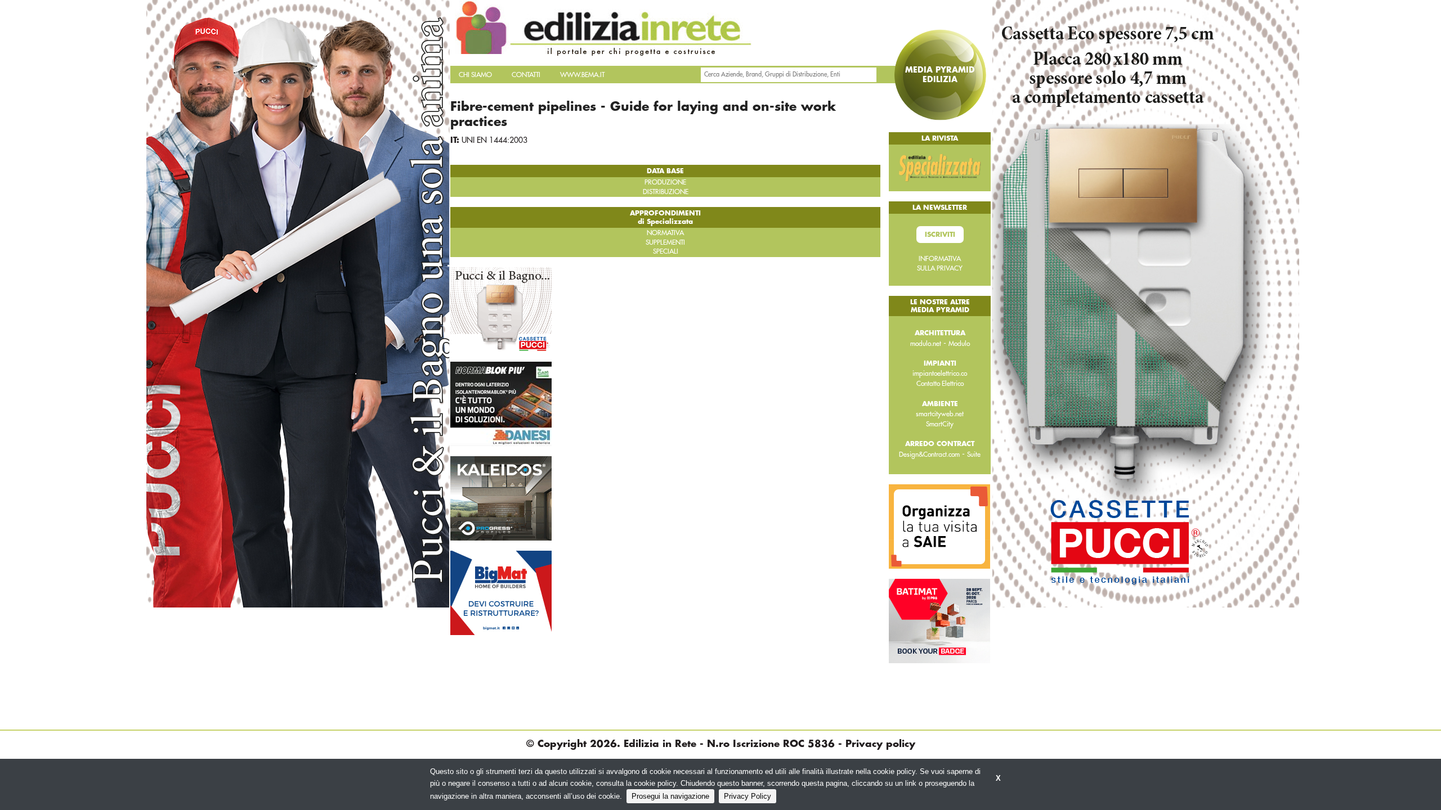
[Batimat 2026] (939, 620)
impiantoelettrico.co (939, 373)
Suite (974, 454)
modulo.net (925, 343)
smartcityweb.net (940, 414)
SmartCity (940, 424)
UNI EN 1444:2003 (494, 140)
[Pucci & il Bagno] (501, 308)
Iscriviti (940, 234)
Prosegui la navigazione (670, 796)
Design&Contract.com (929, 454)
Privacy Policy (747, 796)
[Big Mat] (501, 592)
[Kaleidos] (501, 497)
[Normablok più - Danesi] (501, 403)
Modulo (959, 343)
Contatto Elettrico (940, 383)
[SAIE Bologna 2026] (939, 525)
